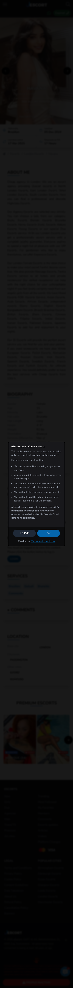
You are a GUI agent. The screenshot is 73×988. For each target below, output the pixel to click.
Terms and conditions (43, 541)
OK (48, 533)
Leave (24, 533)
